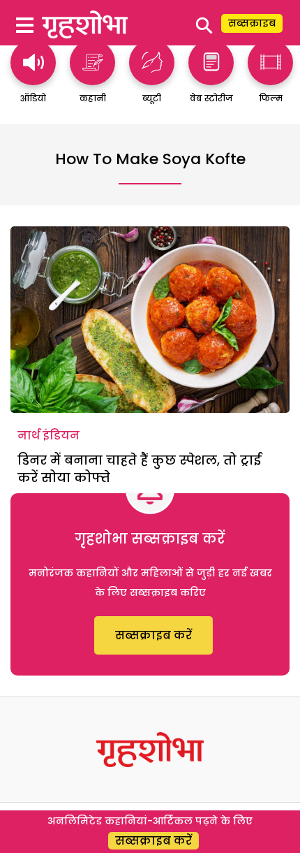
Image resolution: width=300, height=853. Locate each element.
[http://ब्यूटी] (151, 78)
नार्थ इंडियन (48, 436)
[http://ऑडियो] (33, 78)
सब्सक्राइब (252, 23)
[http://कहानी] (92, 78)
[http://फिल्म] (270, 78)
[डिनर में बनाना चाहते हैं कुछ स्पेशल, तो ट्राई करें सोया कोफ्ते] (150, 319)
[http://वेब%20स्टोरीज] (211, 78)
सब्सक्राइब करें (153, 635)
